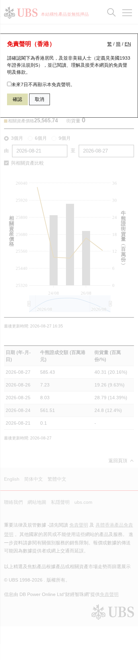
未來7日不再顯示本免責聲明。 (43, 84)
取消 (39, 99)
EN (128, 44)
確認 (17, 99)
